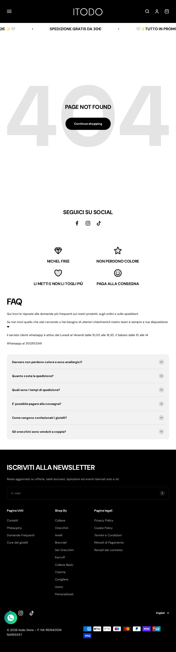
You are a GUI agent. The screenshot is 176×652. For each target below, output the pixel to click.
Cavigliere (61, 579)
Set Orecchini (64, 550)
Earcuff (60, 557)
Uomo (59, 587)
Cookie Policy (103, 528)
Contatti (12, 520)
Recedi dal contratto (108, 550)
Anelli (58, 535)
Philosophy (14, 528)
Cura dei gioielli (17, 542)
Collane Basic (64, 565)
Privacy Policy (103, 520)
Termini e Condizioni (108, 535)
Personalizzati (64, 594)
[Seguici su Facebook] (77, 223)
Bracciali (61, 542)
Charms (60, 572)
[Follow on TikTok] (32, 613)
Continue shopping (88, 124)
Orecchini (61, 528)
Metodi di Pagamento (109, 542)
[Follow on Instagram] (21, 613)
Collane (60, 520)
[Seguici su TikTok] (99, 223)
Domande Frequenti (20, 535)
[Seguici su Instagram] (88, 223)
